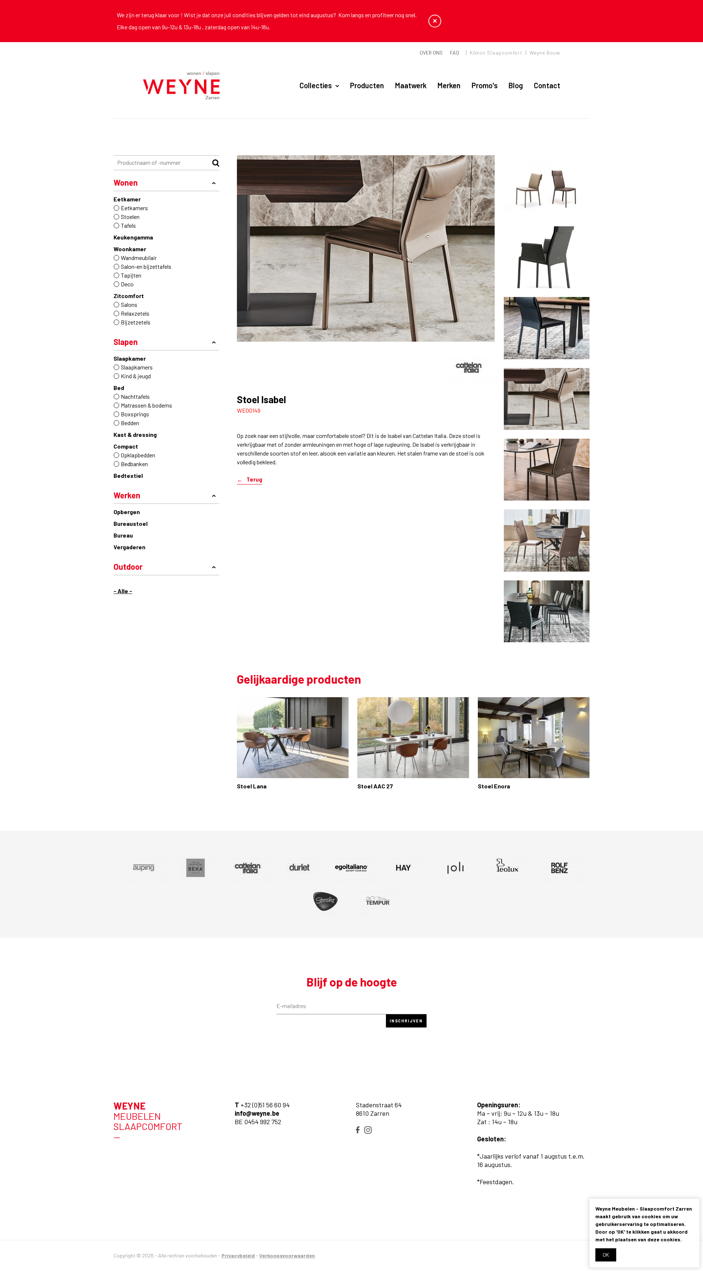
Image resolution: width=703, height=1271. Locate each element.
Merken (449, 85)
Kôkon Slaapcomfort (496, 52)
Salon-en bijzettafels (146, 266)
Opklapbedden (138, 454)
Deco (127, 283)
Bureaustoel (131, 523)
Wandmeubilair (139, 257)
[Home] (181, 85)
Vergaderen (129, 546)
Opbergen (127, 511)
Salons (129, 304)
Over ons (431, 52)
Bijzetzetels (135, 322)
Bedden (130, 422)
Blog (516, 85)
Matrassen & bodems (146, 405)
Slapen (126, 341)
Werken (127, 495)
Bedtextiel (128, 475)
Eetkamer (127, 199)
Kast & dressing (135, 434)
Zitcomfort (129, 295)
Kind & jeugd (136, 375)
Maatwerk (411, 85)
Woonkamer (130, 248)
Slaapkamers (137, 367)
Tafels (128, 225)
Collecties (316, 85)
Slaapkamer (130, 358)
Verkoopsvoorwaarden (287, 1255)
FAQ (454, 52)
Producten (367, 85)
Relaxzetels (135, 313)
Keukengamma (133, 237)
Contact (547, 85)
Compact (126, 446)
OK (606, 1255)
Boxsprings (135, 413)
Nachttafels (135, 396)
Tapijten (131, 275)
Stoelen (130, 216)
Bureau (123, 535)
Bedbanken (134, 463)
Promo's (485, 85)
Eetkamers (134, 207)
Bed (119, 387)
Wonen (126, 182)
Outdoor (128, 566)
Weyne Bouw (544, 52)
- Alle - (123, 590)
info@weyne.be (257, 1113)
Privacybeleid (238, 1255)
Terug (254, 479)
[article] (469, 367)
